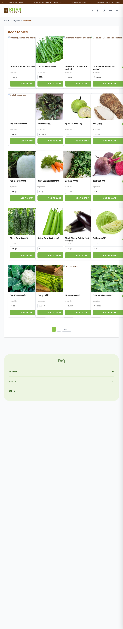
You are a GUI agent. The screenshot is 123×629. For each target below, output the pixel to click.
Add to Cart (27, 83)
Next (65, 329)
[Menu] (117, 10)
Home (6, 20)
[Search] (92, 10)
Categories (16, 20)
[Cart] (98, 10)
